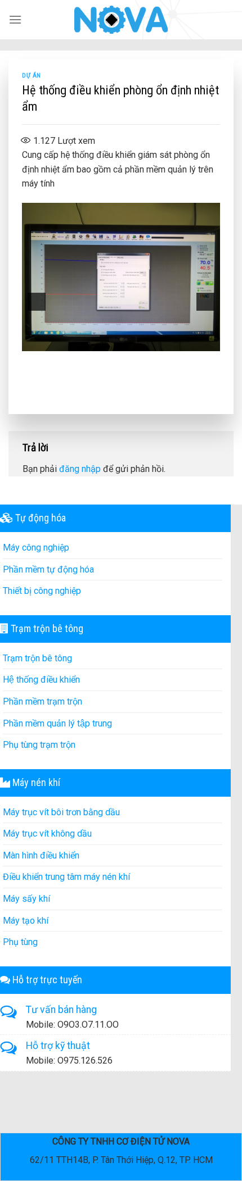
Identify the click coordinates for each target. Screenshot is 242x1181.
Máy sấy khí (26, 898)
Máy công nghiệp (36, 547)
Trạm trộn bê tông (37, 658)
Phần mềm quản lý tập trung (57, 723)
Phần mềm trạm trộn (42, 701)
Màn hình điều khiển (41, 855)
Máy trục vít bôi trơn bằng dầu (61, 812)
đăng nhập (80, 469)
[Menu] (15, 19)
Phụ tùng (20, 942)
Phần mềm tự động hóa (48, 569)
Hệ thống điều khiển (41, 679)
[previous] (37, 302)
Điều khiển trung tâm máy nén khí (66, 876)
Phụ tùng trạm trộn (39, 744)
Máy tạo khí (25, 920)
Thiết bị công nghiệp (42, 590)
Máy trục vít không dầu (47, 833)
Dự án (31, 75)
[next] (205, 302)
